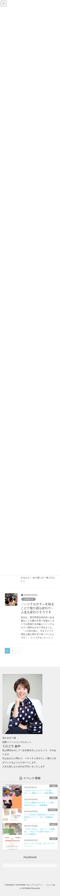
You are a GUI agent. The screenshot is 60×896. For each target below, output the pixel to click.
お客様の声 (28, 599)
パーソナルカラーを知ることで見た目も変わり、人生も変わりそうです (37, 608)
